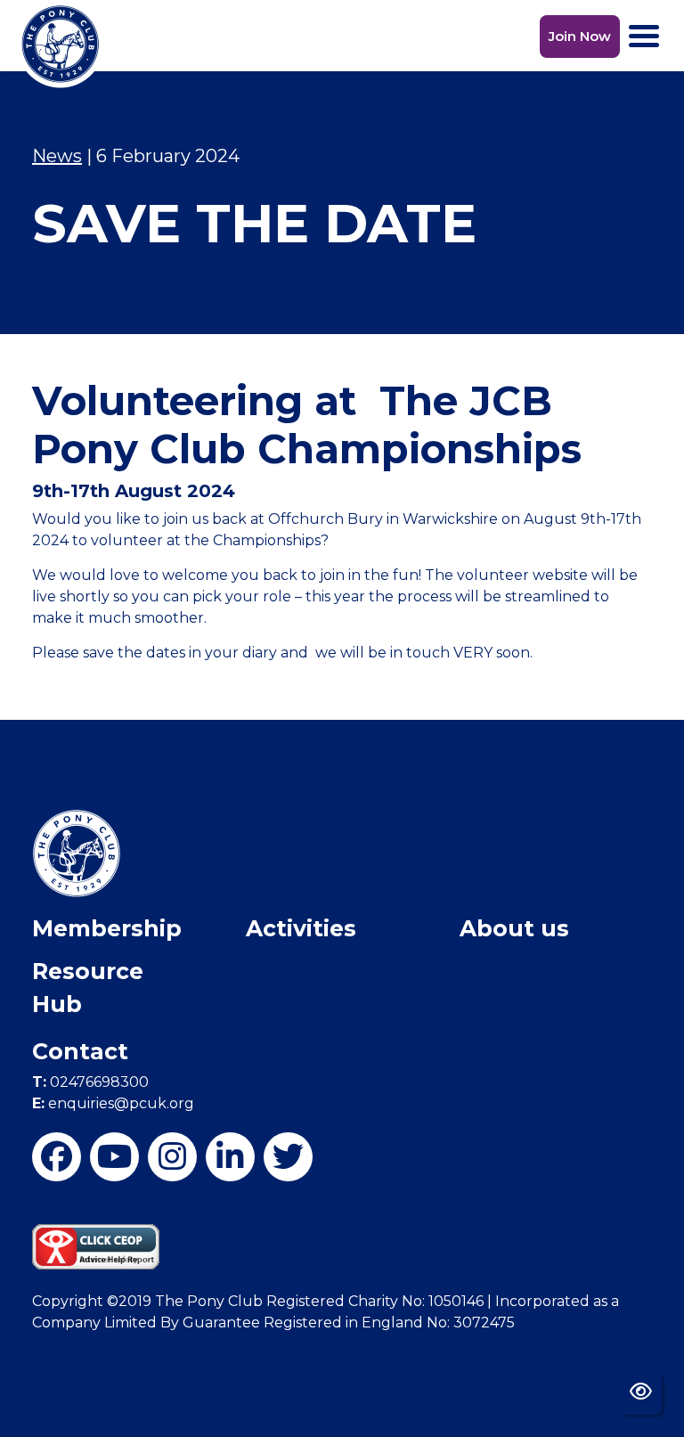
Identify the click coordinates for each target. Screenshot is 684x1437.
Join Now (580, 36)
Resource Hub (87, 988)
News (57, 156)
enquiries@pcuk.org (113, 1103)
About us (514, 928)
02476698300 (90, 1082)
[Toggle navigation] (644, 36)
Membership (107, 928)
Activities (301, 928)
